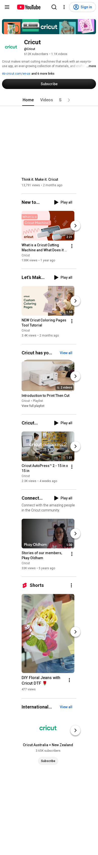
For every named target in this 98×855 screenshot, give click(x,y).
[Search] (54, 7)
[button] (69, 100)
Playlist (38, 401)
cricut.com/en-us (18, 73)
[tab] (28, 100)
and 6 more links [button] (43, 73)
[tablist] (49, 100)
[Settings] (64, 7)
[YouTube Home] (28, 7)
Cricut (26, 255)
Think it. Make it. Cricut (40, 179)
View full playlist (33, 406)
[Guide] (7, 7)
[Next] (75, 226)
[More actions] (72, 246)
